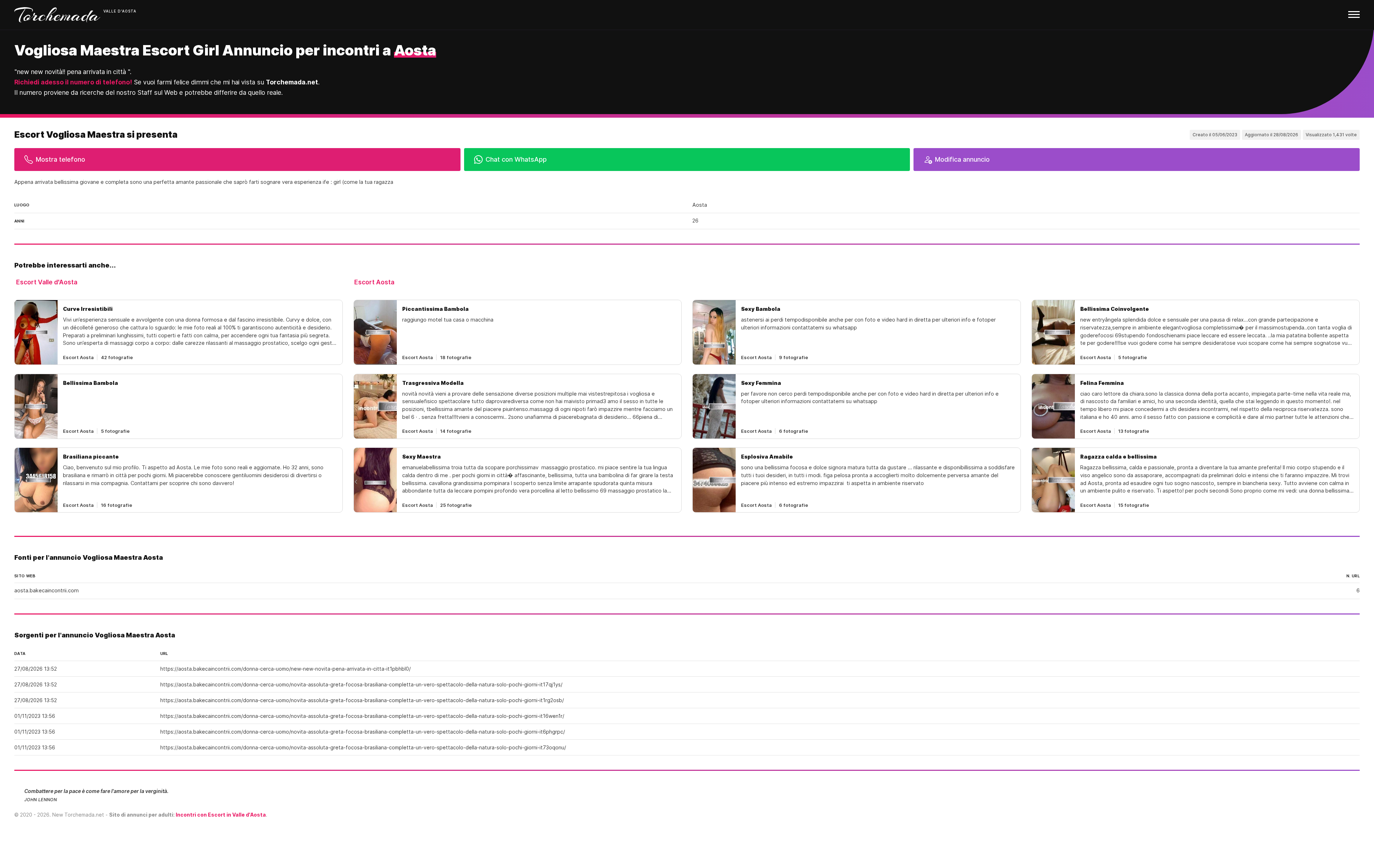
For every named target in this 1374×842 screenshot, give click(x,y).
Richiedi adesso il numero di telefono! (73, 82)
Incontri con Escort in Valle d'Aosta (221, 815)
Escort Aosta (374, 282)
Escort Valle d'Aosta (46, 282)
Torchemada (57, 15)
